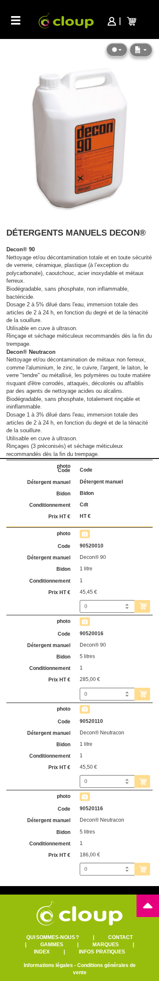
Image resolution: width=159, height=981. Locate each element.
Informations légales (48, 965)
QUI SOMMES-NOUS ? (52, 937)
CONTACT (120, 937)
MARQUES (105, 945)
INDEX (42, 952)
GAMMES (51, 945)
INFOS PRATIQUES (102, 952)
